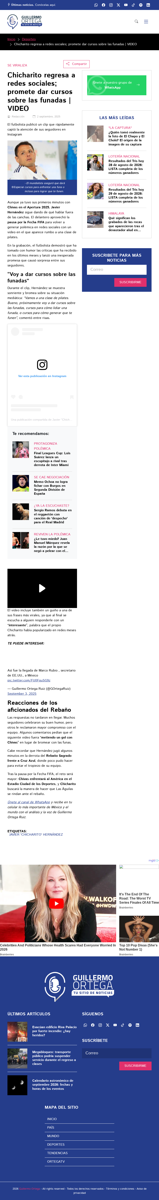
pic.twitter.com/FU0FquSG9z (28, 680)
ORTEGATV (56, 1161)
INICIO (52, 1119)
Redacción (18, 117)
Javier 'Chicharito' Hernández (36, 834)
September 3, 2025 (21, 693)
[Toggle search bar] (136, 22)
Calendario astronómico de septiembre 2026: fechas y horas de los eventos (52, 1085)
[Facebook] (103, 5)
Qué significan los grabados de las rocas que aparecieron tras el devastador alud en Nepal (126, 224)
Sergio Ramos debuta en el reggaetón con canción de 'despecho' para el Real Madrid (53, 516)
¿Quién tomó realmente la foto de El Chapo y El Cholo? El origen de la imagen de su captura (126, 138)
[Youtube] (126, 5)
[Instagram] (111, 5)
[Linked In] (148, 5)
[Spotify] (140, 5)
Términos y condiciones (120, 1189)
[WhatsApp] (96, 5)
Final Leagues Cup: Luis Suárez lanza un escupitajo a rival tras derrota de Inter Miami (52, 459)
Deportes (29, 39)
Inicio (11, 39)
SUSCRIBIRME (130, 282)
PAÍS (50, 1127)
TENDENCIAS (57, 1153)
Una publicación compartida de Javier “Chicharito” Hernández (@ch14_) (58, 419)
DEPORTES (56, 1144)
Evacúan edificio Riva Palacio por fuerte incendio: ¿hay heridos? (54, 1031)
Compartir (79, 64)
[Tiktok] (133, 5)
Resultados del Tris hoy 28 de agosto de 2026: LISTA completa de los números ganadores (126, 167)
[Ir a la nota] (20, 449)
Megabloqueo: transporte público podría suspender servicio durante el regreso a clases (54, 1058)
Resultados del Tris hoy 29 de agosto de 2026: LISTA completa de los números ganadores (126, 196)
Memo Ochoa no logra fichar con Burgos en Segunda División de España (51, 488)
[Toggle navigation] (146, 22)
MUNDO (53, 1136)
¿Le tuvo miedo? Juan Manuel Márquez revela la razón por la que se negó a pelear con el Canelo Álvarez (52, 545)
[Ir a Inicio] (24, 21)
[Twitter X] (118, 5)
